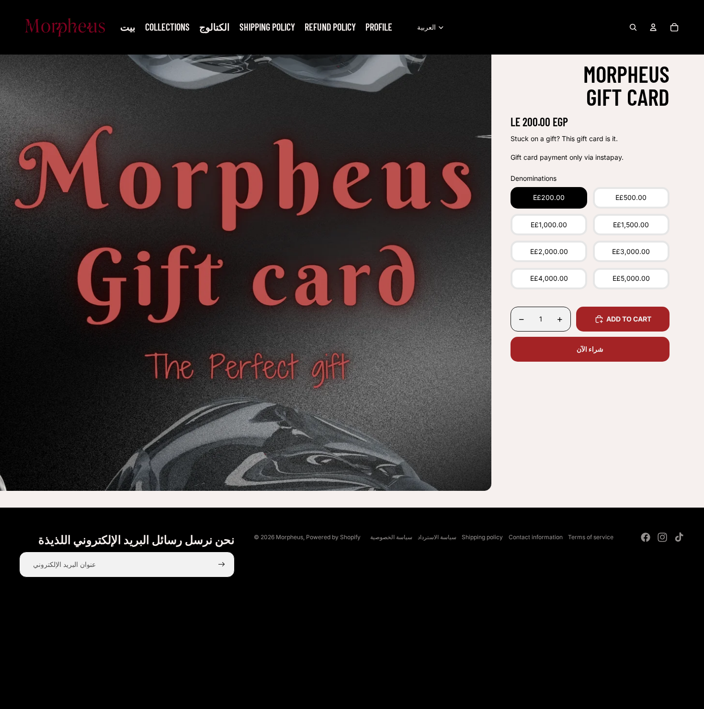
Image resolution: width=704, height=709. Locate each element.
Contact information (536, 537)
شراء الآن (590, 349)
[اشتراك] (221, 564)
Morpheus (289, 537)
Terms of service (590, 537)
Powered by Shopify (333, 537)
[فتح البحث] (633, 27)
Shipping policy (482, 537)
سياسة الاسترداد (437, 537)
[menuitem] (128, 27)
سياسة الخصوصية (391, 537)
